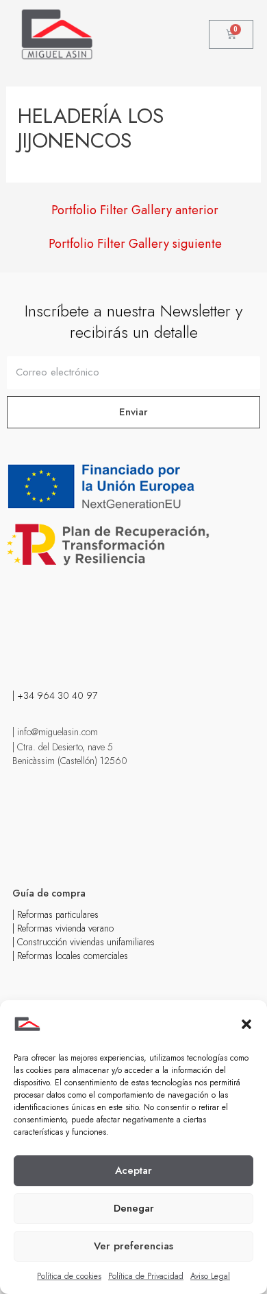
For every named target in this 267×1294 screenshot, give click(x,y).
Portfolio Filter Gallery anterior (134, 210)
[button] (246, 1024)
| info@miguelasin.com (55, 732)
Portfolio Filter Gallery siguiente (135, 244)
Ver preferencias (133, 1245)
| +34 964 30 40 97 (54, 695)
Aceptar (133, 1170)
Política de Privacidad (145, 1276)
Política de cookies (69, 1276)
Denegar (134, 1208)
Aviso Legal (210, 1276)
